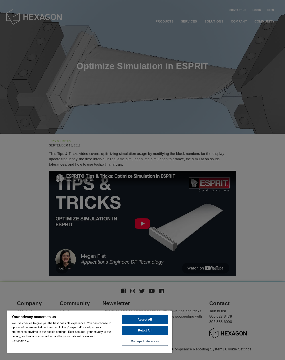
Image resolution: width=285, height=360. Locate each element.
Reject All (144, 330)
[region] (89, 331)
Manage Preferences (145, 341)
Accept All (145, 319)
